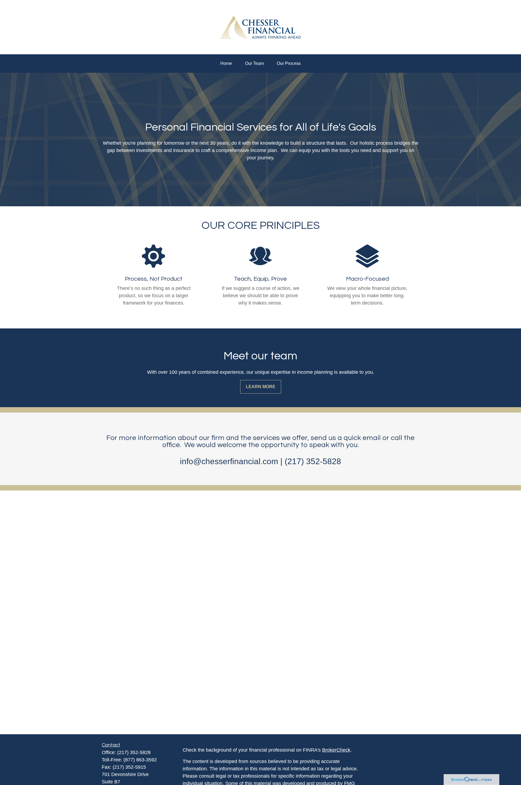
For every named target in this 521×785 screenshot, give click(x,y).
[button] (226, 63)
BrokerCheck (336, 750)
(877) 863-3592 (140, 759)
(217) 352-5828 (134, 752)
